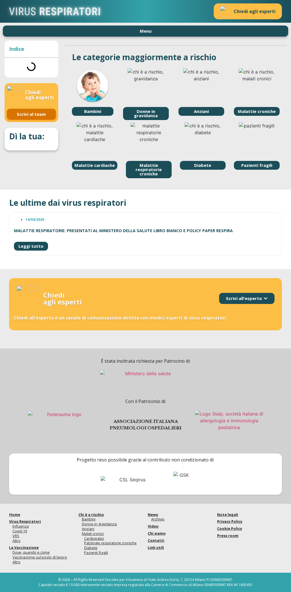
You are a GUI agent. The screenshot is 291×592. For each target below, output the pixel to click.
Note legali (227, 514)
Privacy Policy (229, 521)
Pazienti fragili (96, 552)
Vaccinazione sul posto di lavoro (40, 557)
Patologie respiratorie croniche (110, 542)
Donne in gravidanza (99, 523)
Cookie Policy (229, 528)
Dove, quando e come (31, 552)
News (153, 514)
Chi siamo (157, 533)
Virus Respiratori (25, 521)
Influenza (21, 526)
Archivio (158, 519)
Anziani (88, 528)
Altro (16, 540)
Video (153, 526)
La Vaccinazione (24, 547)
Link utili (156, 547)
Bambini (88, 519)
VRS (16, 535)
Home (14, 514)
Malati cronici (93, 533)
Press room (227, 535)
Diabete (90, 547)
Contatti (156, 540)
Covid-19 (20, 531)
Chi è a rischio (91, 514)
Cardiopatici (94, 538)
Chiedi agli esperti (255, 11)
